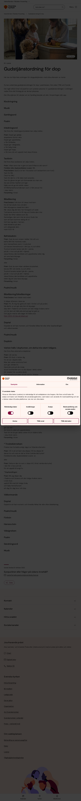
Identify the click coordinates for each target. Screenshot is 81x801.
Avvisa (15, 421)
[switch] (30, 413)
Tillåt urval (40, 421)
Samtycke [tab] (14, 384)
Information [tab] (40, 384)
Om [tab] (67, 384)
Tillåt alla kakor (66, 421)
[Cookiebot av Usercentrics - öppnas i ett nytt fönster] (70, 378)
